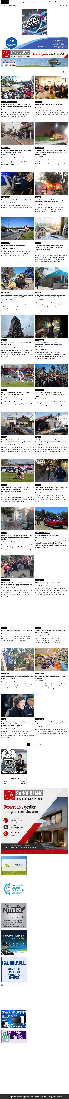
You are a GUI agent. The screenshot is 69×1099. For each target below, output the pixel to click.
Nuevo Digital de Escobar (26, 1097)
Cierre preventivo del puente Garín (13, 246)
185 (37, 745)
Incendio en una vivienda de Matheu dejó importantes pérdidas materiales (49, 201)
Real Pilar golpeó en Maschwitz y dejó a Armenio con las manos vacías (15, 393)
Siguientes (40, 744)
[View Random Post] (63, 72)
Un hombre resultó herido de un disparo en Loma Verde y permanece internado (50, 296)
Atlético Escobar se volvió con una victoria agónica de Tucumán (50, 631)
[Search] (66, 72)
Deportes (4, 389)
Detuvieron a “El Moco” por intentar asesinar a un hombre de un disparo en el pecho (51, 488)
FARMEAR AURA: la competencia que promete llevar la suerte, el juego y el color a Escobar (17, 584)
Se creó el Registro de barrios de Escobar (49, 104)
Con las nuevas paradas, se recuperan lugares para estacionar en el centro (17, 151)
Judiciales (4, 340)
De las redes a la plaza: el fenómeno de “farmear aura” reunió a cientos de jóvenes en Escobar (51, 394)
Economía (38, 242)
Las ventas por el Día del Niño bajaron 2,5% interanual (50, 677)
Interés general (6, 147)
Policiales (38, 197)
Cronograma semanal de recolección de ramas (17, 676)
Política (4, 719)
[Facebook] (60, 5)
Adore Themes (57, 1097)
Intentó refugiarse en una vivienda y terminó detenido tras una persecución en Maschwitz (50, 441)
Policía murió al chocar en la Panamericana (16, 630)
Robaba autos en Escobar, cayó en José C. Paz (41, 2)
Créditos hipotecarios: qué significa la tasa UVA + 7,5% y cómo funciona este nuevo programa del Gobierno (49, 247)
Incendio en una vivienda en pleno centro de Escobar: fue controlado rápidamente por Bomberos (16, 537)
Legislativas (38, 101)
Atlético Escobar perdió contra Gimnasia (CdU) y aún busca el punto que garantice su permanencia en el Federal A (17, 489)
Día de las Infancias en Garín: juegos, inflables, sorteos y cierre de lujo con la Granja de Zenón (51, 723)
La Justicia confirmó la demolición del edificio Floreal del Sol (17, 344)
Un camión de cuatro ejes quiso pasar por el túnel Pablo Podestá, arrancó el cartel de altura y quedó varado (51, 152)
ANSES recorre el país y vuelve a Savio (48, 583)
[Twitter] (66, 5)
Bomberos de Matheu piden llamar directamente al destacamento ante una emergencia (48, 344)
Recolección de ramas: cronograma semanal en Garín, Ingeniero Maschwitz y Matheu (17, 296)
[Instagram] (63, 5)
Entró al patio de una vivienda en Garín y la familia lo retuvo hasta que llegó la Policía (16, 441)
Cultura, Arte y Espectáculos (9, 101)
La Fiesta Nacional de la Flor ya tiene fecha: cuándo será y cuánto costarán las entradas (16, 105)
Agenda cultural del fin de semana (47, 535)
